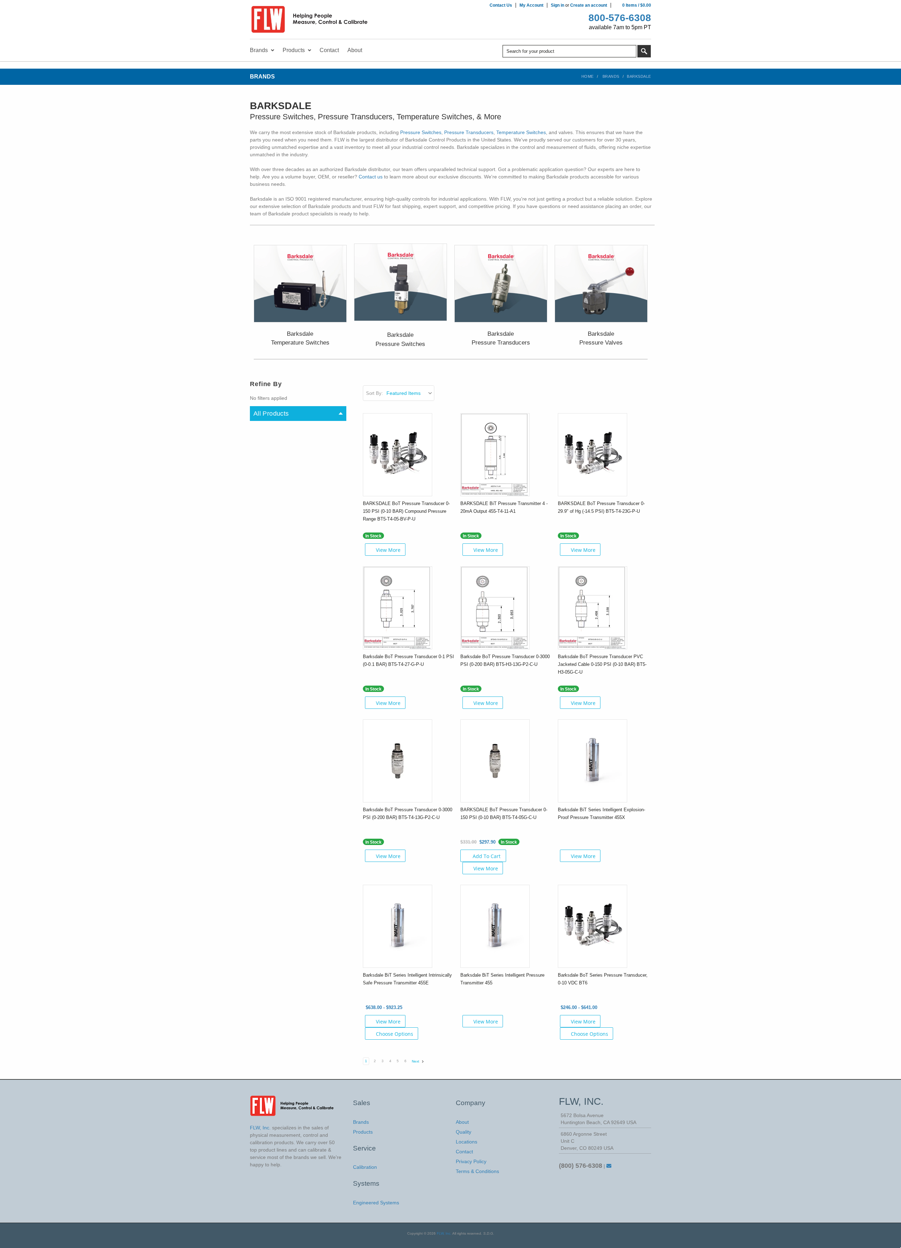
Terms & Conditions (477, 1171)
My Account (531, 5)
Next (416, 1061)
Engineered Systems (376, 1202)
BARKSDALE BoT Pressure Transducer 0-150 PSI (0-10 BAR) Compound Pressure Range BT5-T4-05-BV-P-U (406, 511)
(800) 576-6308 (580, 1165)
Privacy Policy (471, 1161)
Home (587, 76)
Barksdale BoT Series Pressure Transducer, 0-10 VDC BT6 (603, 978)
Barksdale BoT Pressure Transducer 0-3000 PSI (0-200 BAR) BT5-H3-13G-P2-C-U (505, 660)
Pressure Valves (601, 342)
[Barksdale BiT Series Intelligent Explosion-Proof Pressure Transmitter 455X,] (592, 760)
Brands (611, 76)
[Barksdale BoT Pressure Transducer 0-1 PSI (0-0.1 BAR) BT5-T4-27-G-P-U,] (397, 607)
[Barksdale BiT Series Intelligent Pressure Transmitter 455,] (495, 926)
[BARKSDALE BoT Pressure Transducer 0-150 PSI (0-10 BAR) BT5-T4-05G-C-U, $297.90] (495, 760)
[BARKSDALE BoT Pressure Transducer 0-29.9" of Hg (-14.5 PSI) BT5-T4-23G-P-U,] (592, 454)
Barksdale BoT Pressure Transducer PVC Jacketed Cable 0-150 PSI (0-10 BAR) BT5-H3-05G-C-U (602, 664)
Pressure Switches (420, 132)
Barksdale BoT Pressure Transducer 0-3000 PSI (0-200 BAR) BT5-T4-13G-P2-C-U (407, 813)
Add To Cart (486, 856)
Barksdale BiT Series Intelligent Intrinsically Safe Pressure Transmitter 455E (407, 978)
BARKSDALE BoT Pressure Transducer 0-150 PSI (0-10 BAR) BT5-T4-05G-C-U (503, 813)
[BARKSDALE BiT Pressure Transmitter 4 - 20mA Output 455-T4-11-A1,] (495, 454)
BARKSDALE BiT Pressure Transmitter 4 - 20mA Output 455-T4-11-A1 (504, 507)
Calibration (365, 1167)
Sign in (557, 5)
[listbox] (410, 393)
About (462, 1122)
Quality (463, 1132)
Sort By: (374, 393)
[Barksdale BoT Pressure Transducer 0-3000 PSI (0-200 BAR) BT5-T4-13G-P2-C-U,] (397, 760)
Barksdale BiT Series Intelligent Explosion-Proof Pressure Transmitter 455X (601, 813)
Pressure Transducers (468, 132)
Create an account (588, 5)
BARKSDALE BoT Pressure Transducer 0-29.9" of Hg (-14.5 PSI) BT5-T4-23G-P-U (601, 507)
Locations (466, 1142)
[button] (300, 283)
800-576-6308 (619, 17)
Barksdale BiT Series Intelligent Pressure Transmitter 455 (502, 978)
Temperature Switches (521, 132)
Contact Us (501, 5)
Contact (464, 1151)
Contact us (371, 176)
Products (363, 1132)
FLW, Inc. (444, 1233)
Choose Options (394, 1033)
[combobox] (569, 51)
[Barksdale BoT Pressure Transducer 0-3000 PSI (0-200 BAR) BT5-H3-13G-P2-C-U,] (495, 607)
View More (388, 550)
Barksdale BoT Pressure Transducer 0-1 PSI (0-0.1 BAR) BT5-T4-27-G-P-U (408, 660)
